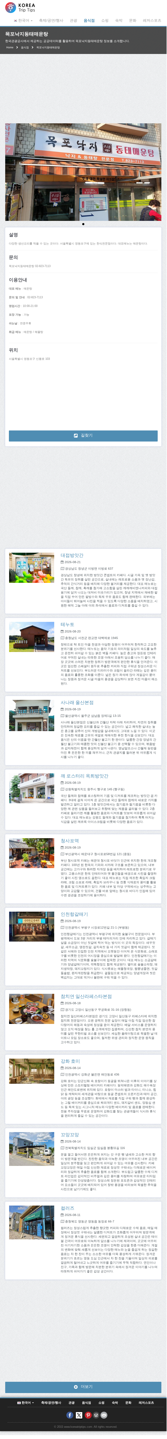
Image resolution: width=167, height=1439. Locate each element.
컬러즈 (67, 1208)
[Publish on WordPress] (96, 1415)
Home (9, 47)
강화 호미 (70, 1061)
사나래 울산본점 (77, 702)
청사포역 (70, 841)
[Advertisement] (83, 88)
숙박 (119, 20)
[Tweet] (79, 1415)
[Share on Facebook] (69, 1415)
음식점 (89, 20)
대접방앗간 (72, 555)
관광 (73, 20)
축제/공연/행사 (51, 20)
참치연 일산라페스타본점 (86, 996)
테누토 (67, 624)
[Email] (103, 1415)
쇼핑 (105, 20)
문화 (132, 20)
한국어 (23, 20)
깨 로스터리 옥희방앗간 (84, 776)
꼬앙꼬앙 (70, 1134)
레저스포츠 (152, 20)
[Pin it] (88, 1415)
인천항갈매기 (74, 914)
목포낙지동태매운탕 (48, 47)
